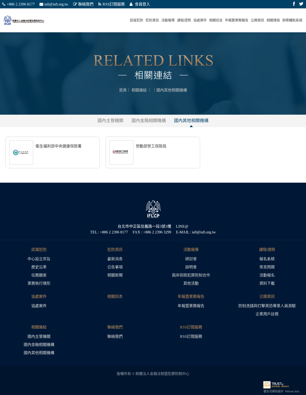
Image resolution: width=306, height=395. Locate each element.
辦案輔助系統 (292, 20)
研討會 (191, 259)
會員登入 (142, 4)
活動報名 (267, 275)
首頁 (123, 90)
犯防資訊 (152, 20)
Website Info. (292, 391)
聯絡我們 (85, 4)
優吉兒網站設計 (273, 391)
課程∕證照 (184, 20)
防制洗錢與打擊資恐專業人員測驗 (267, 306)
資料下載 (267, 283)
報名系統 (267, 259)
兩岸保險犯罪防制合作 (191, 275)
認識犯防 (136, 20)
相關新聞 (115, 275)
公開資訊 (257, 20)
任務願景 (39, 275)
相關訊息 (216, 20)
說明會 (191, 267)
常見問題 (267, 267)
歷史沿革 (39, 267)
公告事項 (115, 267)
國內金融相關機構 (148, 120)
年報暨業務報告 (236, 20)
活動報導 (168, 20)
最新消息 (115, 259)
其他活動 (191, 283)
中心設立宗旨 (38, 259)
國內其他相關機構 (191, 120)
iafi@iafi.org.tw (56, 4)
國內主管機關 (110, 120)
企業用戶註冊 (267, 314)
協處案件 (200, 20)
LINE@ (182, 226)
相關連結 (273, 20)
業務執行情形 (38, 283)
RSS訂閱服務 (114, 4)
